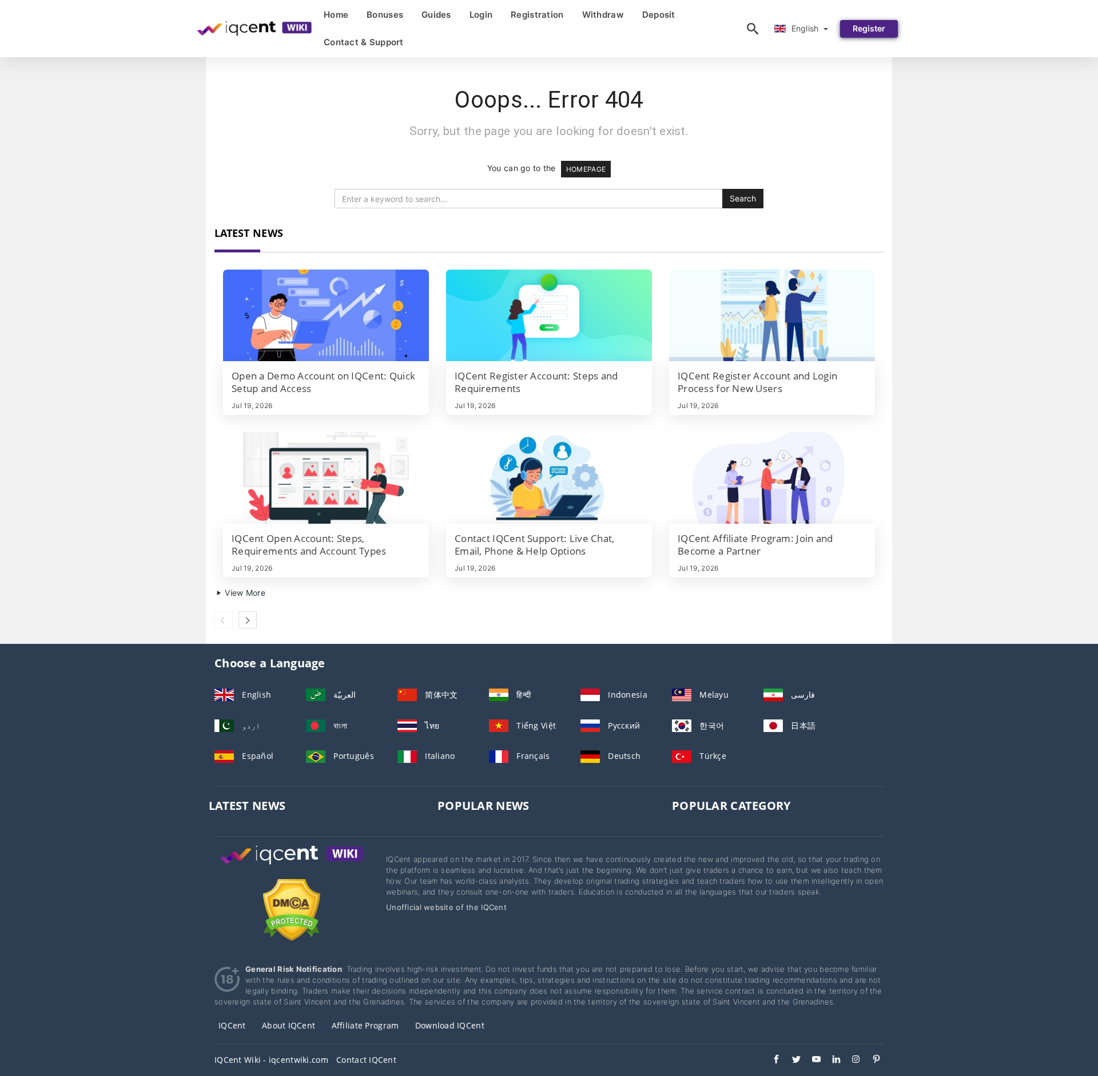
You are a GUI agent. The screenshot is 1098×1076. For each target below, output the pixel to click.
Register (869, 28)
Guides (436, 14)
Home (336, 14)
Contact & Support (364, 42)
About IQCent (288, 1025)
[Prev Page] (223, 619)
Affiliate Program (365, 1025)
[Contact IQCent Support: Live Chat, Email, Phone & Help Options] (549, 478)
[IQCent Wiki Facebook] (771, 1060)
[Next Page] (247, 619)
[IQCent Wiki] (291, 865)
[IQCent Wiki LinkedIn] (831, 1060)
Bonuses (385, 14)
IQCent (232, 1025)
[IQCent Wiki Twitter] (791, 1060)
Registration (537, 14)
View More (243, 593)
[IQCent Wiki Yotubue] (811, 1060)
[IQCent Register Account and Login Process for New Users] (772, 315)
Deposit (658, 14)
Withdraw (603, 14)
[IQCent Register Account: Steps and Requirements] (549, 315)
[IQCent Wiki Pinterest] (871, 1060)
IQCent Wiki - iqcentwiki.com (271, 1059)
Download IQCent (449, 1025)
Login (481, 14)
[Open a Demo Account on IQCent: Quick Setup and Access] (326, 315)
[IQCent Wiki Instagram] (851, 1060)
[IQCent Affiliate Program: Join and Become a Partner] (772, 478)
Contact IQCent (366, 1059)
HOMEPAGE (586, 169)
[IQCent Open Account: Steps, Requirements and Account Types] (326, 478)
